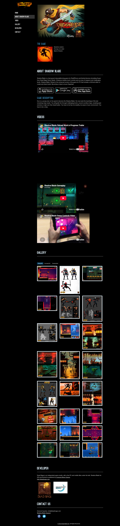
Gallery (17, 24)
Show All (40, 263)
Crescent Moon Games (63, 477)
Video (16, 21)
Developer (18, 28)
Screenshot (55, 263)
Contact (18, 32)
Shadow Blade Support (44, 513)
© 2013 (60, 523)
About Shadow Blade (22, 17)
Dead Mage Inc (65, 523)
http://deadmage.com (43, 479)
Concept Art (47, 263)
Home (16, 13)
